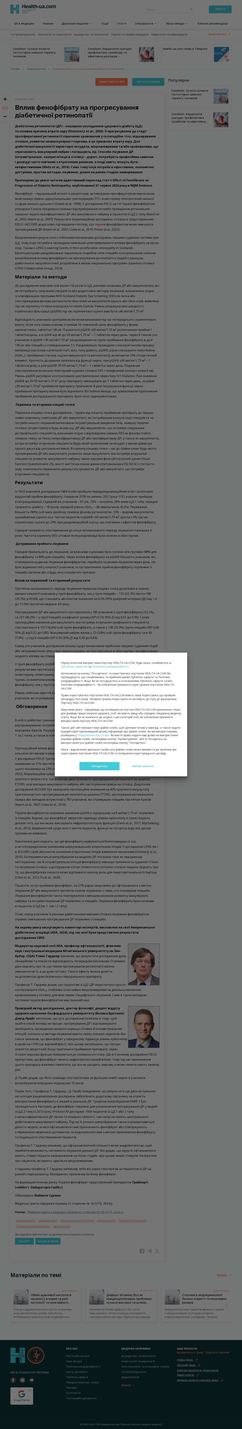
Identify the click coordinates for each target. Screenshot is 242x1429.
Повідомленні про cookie (93, 735)
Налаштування (142, 766)
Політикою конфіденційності (110, 666)
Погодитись (99, 766)
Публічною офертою (74, 666)
